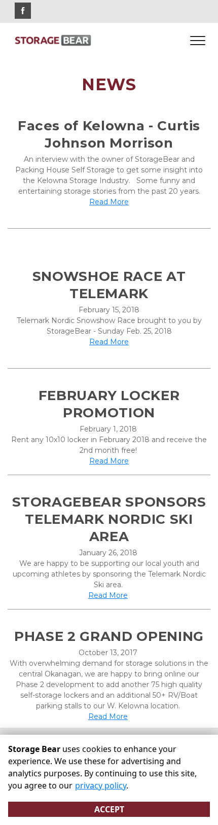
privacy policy (100, 785)
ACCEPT (109, 809)
